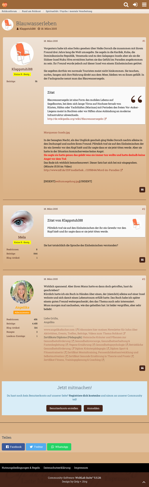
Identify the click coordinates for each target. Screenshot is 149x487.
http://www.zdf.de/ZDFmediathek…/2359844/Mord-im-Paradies (81, 170)
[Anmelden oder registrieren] (135, 4)
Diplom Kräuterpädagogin (90, 348)
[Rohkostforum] (4, 4)
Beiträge (11, 81)
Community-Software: (74, 477)
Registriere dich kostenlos (84, 395)
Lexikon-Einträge (16, 336)
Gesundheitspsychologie (110, 344)
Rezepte (10, 331)
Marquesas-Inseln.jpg (57, 132)
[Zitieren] (142, 189)
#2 (143, 209)
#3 (143, 279)
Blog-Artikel (13, 257)
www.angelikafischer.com (59, 329)
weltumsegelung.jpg (67, 181)
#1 (143, 41)
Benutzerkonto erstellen (64, 408)
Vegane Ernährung (80, 344)
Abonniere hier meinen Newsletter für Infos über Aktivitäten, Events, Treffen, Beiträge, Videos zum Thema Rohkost (91, 331)
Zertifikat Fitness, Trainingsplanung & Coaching (72, 359)
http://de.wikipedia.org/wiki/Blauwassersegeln (75, 118)
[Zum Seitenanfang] (144, 482)
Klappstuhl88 (28, 28)
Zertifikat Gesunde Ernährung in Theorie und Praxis (99, 356)
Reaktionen (13, 249)
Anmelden (93, 408)
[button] (144, 4)
